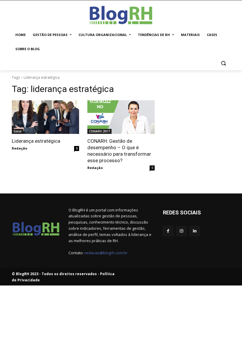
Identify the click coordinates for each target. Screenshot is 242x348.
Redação (19, 148)
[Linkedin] (194, 231)
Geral (18, 131)
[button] (223, 63)
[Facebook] (168, 231)
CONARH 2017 (99, 131)
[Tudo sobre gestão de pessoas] (121, 14)
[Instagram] (181, 231)
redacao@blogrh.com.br (105, 252)
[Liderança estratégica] (45, 117)
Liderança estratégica (36, 141)
